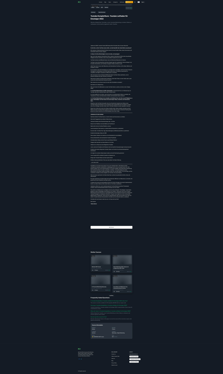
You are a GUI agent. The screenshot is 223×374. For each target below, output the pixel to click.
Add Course (122, 2)
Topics (109, 2)
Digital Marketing (102, 12)
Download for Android (134, 356)
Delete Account (114, 365)
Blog (105, 2)
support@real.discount (133, 354)
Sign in (143, 2)
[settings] (135, 2)
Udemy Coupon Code (115, 356)
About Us (113, 358)
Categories (115, 2)
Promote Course (129, 2)
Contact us (114, 354)
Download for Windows (134, 361)
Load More (111, 295)
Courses (100, 2)
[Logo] (79, 2)
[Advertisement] (111, 34)
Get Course (111, 227)
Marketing (93, 12)
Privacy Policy (114, 362)
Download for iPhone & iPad (135, 359)
